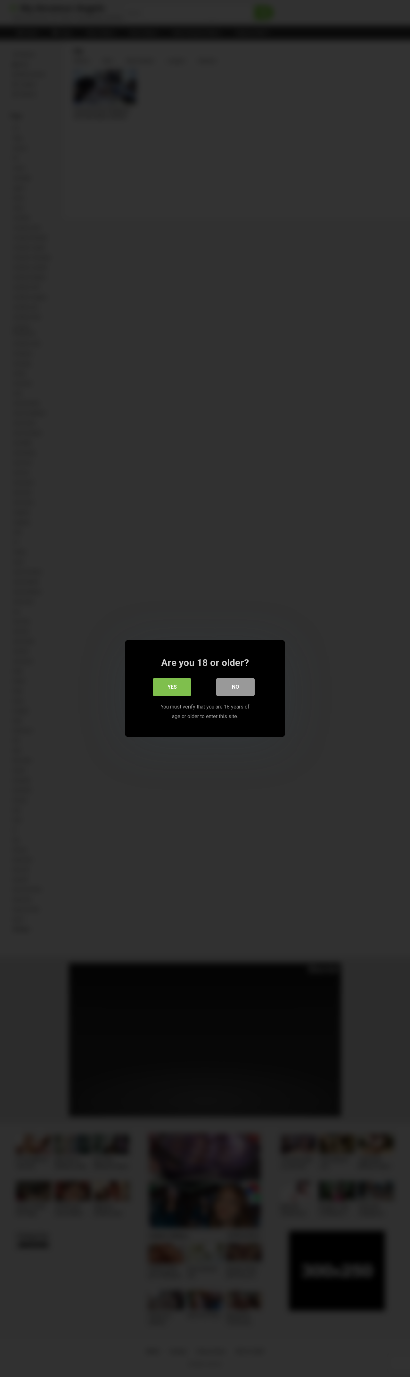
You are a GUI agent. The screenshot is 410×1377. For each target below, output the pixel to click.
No (235, 687)
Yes (172, 687)
